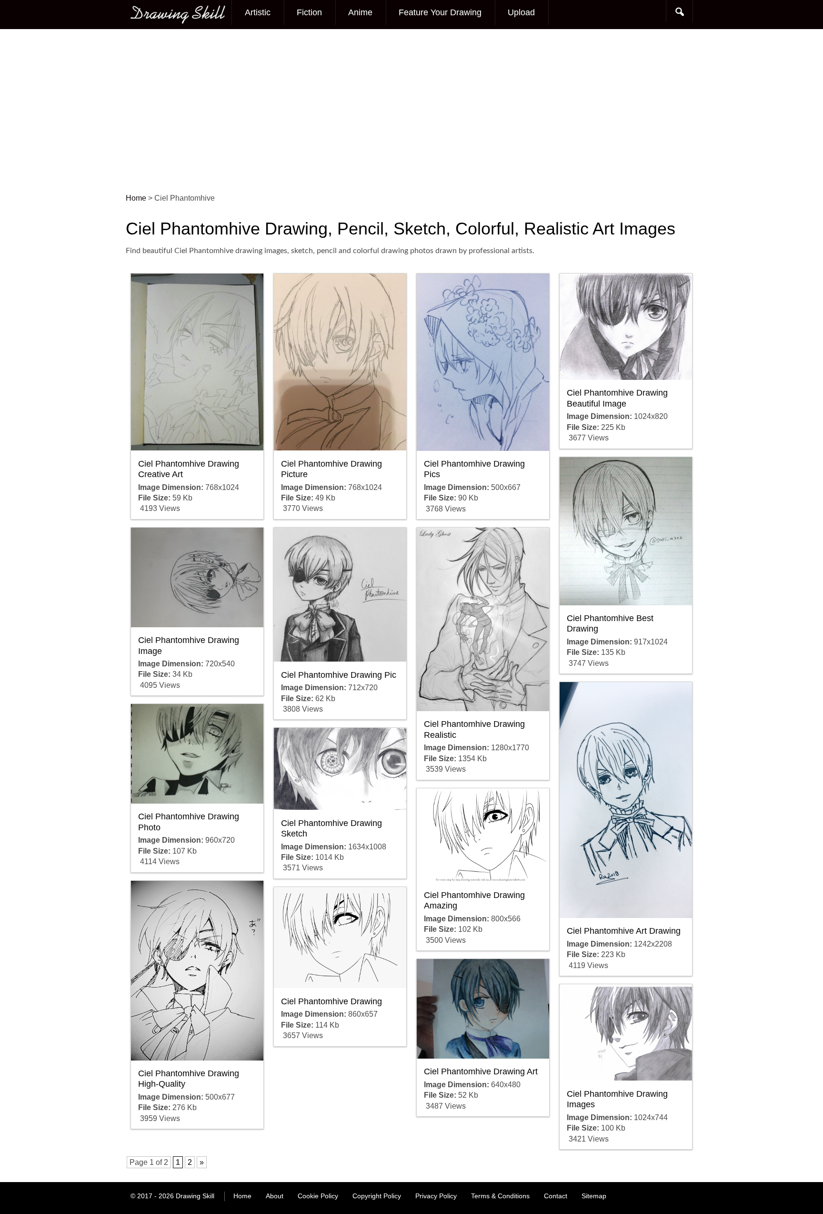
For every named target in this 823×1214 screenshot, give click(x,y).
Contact (555, 1196)
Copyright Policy (376, 1196)
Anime (360, 12)
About (274, 1196)
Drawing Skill (195, 1196)
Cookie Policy (318, 1196)
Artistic (258, 12)
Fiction (309, 12)
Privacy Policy (436, 1196)
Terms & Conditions (500, 1196)
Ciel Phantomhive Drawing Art (481, 1071)
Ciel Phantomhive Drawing (331, 1001)
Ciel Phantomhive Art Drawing (624, 931)
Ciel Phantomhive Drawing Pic (338, 675)
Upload (521, 12)
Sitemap (594, 1196)
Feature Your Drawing (440, 12)
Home (242, 1196)
